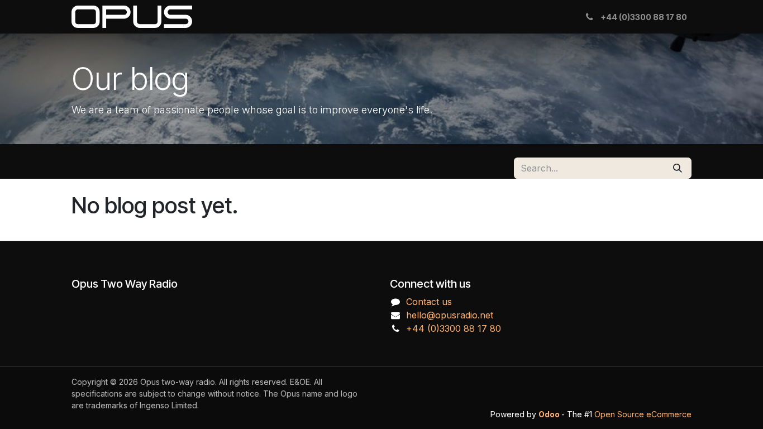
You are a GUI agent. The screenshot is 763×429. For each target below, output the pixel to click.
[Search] (678, 168)
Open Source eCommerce (643, 414)
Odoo (549, 414)
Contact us (429, 301)
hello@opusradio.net (449, 315)
